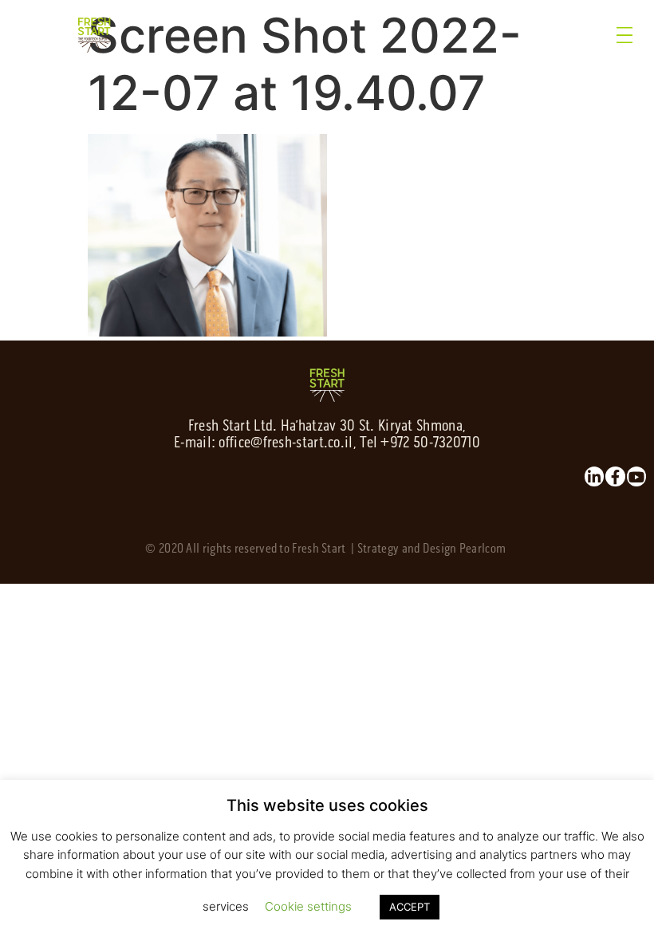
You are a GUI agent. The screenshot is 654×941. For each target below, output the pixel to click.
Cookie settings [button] (308, 906)
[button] (625, 35)
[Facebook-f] (614, 476)
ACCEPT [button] (409, 906)
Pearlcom (482, 549)
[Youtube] (636, 476)
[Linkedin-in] (594, 476)
